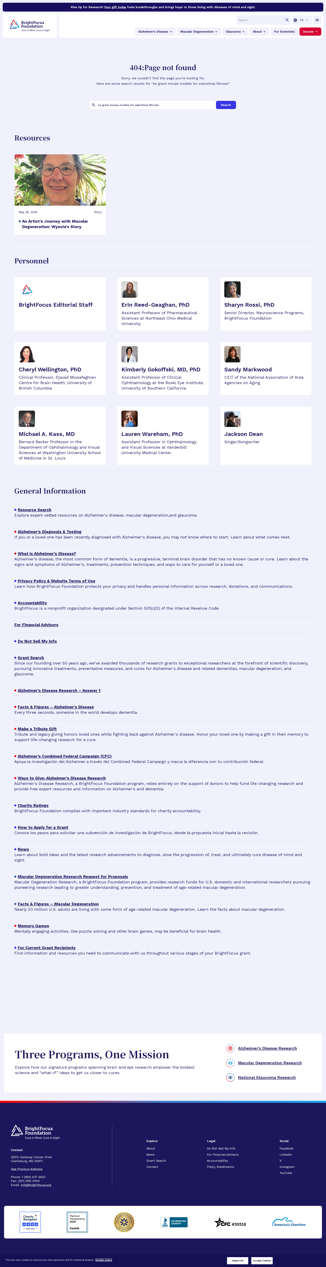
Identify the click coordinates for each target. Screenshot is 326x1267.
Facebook (286, 1148)
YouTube (286, 1173)
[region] (163, 1261)
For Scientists (284, 31)
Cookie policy (104, 1260)
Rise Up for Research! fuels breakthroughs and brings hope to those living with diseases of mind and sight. (163, 7)
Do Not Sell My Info (221, 1148)
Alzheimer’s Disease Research (267, 1048)
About (150, 1148)
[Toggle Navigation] (317, 20)
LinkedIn (286, 1154)
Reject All (237, 1260)
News (150, 1154)
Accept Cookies (262, 1260)
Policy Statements (220, 1167)
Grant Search (156, 1160)
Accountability (217, 1160)
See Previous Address (26, 1169)
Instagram (287, 1167)
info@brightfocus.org (36, 1185)
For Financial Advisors (223, 1154)
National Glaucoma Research (267, 1077)
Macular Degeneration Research (270, 1063)
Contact (152, 1167)
